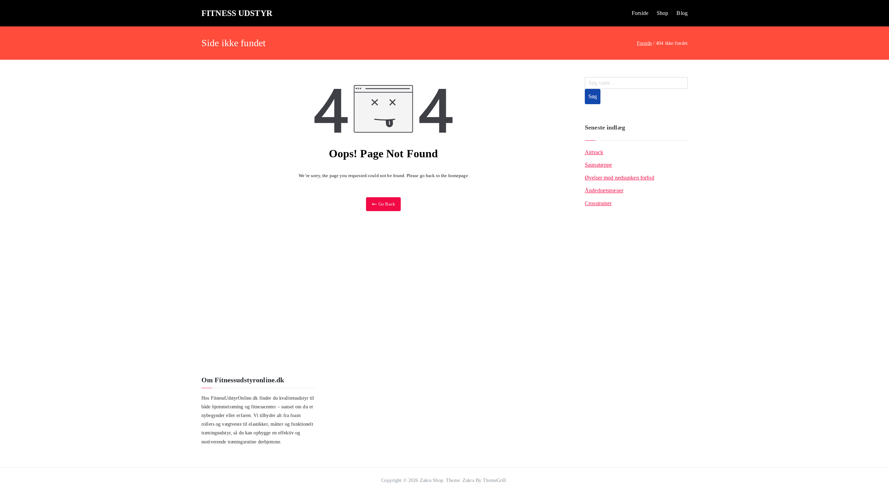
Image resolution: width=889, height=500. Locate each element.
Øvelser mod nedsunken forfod (619, 178)
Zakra (468, 480)
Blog (682, 13)
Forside (640, 13)
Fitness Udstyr (236, 13)
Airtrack (594, 152)
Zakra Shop (431, 480)
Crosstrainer (598, 203)
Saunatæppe (598, 165)
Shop (662, 13)
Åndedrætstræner (604, 190)
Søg (592, 96)
